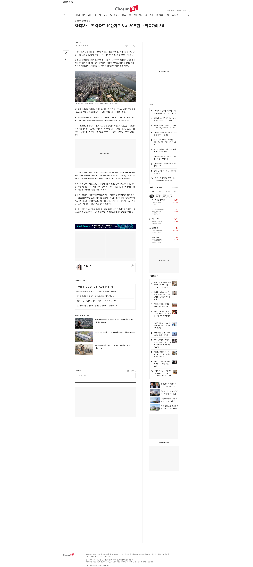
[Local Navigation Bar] (64, 15)
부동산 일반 (86, 21)
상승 (153, 191)
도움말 (127, 371)
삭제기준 (133, 371)
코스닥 (165, 196)
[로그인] (188, 11)
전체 (151, 196)
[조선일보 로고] (68, 2)
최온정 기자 (78, 43)
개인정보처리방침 (91, 556)
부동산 (77, 21)
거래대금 (167, 191)
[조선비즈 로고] (126, 8)
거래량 (175, 191)
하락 (160, 191)
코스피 (158, 196)
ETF (170, 196)
